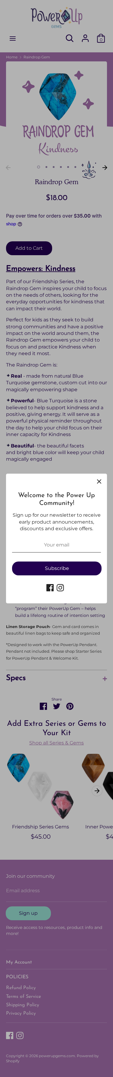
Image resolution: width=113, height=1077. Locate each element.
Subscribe (57, 568)
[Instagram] (60, 587)
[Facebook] (50, 587)
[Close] (99, 481)
